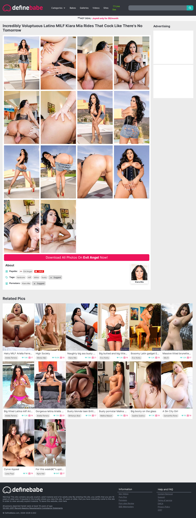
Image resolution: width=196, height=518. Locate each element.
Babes (73, 8)
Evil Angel (27, 271)
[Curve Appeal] (18, 442)
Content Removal (165, 494)
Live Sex (116, 8)
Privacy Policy (164, 507)
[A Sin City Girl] (177, 385)
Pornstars (123, 500)
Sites (105, 8)
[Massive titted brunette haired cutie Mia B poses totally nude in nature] (177, 327)
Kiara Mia (26, 283)
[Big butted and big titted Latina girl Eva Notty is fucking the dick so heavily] (113, 327)
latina (36, 277)
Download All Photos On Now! (77, 257)
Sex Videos (123, 494)
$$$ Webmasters (126, 506)
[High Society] (50, 327)
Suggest (57, 277)
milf (29, 277)
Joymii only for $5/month (105, 18)
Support (161, 497)
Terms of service (165, 500)
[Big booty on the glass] (145, 385)
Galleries (84, 8)
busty (44, 277)
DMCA (160, 503)
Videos (96, 8)
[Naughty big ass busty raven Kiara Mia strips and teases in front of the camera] (81, 327)
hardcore (21, 277)
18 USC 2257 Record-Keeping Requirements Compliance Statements (33, 508)
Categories (56, 8)
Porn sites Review (126, 503)
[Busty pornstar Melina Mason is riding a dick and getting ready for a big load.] (113, 385)
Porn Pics (123, 497)
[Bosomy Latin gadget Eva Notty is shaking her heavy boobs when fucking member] (145, 327)
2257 (160, 510)
